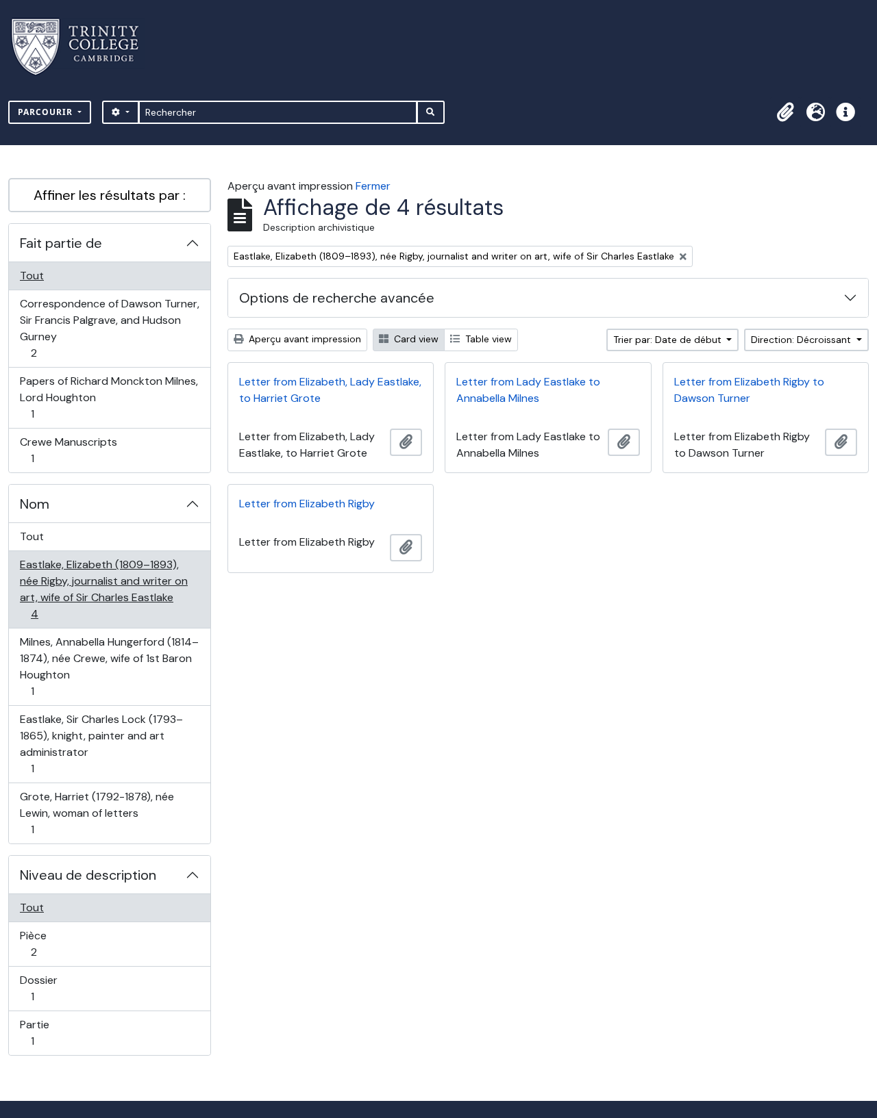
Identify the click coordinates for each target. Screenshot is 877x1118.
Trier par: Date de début (668, 339)
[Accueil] (83, 46)
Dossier (47, 988)
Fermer (373, 186)
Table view (487, 339)
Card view (414, 339)
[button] (785, 112)
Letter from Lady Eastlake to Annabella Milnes (528, 389)
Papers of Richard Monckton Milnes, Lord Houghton (108, 397)
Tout (32, 275)
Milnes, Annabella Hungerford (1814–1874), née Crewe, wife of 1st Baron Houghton (109, 666)
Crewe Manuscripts (68, 450)
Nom (34, 504)
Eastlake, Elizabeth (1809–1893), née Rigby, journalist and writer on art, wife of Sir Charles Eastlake (103, 589)
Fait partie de (61, 243)
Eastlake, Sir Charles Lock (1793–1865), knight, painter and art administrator (101, 743)
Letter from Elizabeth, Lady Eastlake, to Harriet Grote (330, 389)
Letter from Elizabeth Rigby (307, 503)
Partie (47, 1032)
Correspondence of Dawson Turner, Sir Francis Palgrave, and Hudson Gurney (109, 328)
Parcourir (46, 112)
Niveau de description (88, 875)
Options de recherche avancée (336, 298)
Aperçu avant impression (303, 339)
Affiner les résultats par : (110, 195)
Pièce (48, 943)
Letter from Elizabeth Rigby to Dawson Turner (749, 389)
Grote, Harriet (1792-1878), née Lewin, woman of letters (96, 813)
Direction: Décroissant (802, 339)
